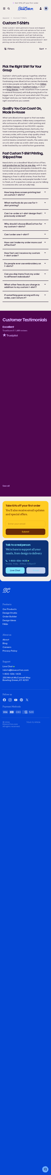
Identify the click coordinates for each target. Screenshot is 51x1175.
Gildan (43, 84)
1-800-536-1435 (18, 561)
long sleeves (12, 89)
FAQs (5, 624)
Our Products (9, 609)
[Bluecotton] (25, 8)
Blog (5, 643)
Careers (7, 647)
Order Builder (10, 616)
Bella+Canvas (13, 87)
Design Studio (10, 613)
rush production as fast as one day (19, 165)
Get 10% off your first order (26, 3)
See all (6, 486)
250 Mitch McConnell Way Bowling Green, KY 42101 (16, 678)
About (6, 639)
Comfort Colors (30, 87)
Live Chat (8, 666)
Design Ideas (9, 620)
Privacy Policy (10, 651)
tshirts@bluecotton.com (16, 670)
